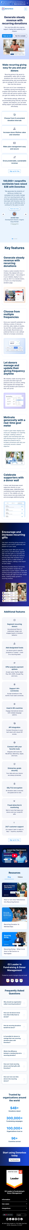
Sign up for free (14, 171)
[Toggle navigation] (25, 9)
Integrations (6, 1208)
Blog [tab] (9, 877)
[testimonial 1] (12, 238)
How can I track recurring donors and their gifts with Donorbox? (12, 1066)
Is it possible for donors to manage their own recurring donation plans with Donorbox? (12, 1039)
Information (6, 1199)
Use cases (5, 1204)
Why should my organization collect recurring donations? (12, 1003)
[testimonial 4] (16, 238)
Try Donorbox (14, 1160)
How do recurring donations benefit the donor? (12, 1026)
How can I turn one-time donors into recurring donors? (11, 1079)
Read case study (14, 208)
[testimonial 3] (15, 238)
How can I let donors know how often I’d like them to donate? (12, 1015)
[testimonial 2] (13, 238)
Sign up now (7, 36)
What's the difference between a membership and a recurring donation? (13, 1053)
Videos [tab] (20, 877)
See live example (20, 36)
